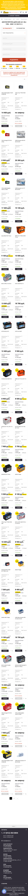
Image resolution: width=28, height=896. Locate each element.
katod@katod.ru (7, 840)
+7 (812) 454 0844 (7, 847)
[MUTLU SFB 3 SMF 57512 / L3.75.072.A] (20, 516)
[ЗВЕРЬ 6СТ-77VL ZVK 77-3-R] (20, 372)
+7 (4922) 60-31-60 (7, 873)
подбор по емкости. (14, 894)
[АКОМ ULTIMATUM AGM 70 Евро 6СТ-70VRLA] (20, 659)
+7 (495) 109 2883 (7, 861)
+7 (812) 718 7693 (7, 851)
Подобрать (14, 60)
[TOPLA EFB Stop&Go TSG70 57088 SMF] (7, 86)
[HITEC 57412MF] (20, 325)
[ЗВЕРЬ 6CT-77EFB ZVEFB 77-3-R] (20, 229)
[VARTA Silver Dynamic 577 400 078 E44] (20, 754)
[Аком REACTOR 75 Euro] (7, 229)
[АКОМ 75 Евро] (20, 563)
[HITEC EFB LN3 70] (7, 325)
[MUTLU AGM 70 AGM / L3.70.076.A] (7, 659)
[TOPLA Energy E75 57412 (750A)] (7, 134)
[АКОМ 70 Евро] (20, 468)
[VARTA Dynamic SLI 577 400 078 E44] (20, 182)
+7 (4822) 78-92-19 (7, 878)
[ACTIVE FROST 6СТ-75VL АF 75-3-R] (20, 420)
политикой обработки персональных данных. (15, 8)
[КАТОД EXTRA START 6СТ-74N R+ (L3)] (7, 563)
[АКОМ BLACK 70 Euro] (7, 468)
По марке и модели (7, 19)
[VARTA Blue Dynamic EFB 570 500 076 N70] (20, 611)
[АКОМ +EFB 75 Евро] (7, 611)
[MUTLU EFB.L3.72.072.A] (7, 277)
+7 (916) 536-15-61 (7, 867)
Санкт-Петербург (14, 12)
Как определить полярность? (14, 64)
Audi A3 (17, 19)
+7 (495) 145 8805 (7, 857)
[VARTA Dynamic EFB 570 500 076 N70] (20, 134)
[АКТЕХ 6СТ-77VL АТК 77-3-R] (7, 420)
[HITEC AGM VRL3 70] (20, 277)
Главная (2, 19)
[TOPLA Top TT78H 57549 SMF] (20, 86)
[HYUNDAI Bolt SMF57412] (7, 372)
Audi (14, 19)
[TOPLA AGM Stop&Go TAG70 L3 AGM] (7, 182)
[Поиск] (23, 12)
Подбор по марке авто (19, 893)
